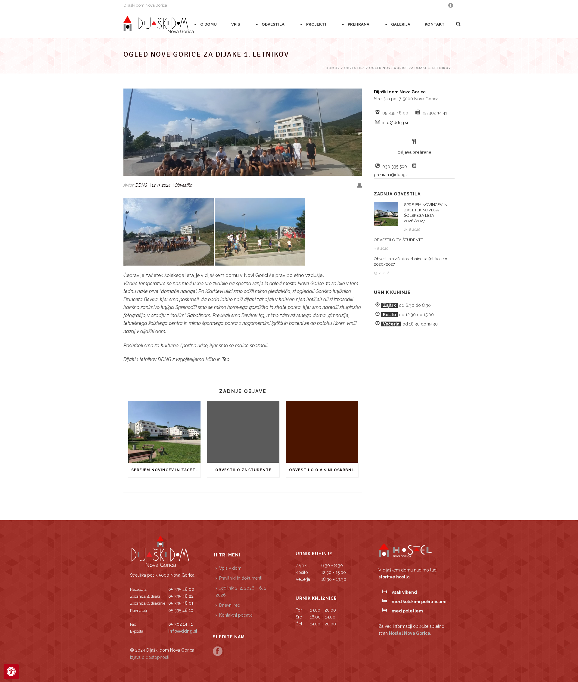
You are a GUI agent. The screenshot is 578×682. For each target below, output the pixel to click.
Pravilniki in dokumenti (240, 578)
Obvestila (273, 24)
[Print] (359, 185)
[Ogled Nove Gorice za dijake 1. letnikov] (242, 132)
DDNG (141, 185)
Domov (333, 68)
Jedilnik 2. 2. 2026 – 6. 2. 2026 (241, 591)
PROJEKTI (316, 24)
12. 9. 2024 (161, 185)
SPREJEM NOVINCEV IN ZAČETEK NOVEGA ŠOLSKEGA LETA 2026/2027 (165, 470)
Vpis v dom (230, 568)
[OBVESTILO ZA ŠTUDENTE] (243, 432)
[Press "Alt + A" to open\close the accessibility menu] (11, 671)
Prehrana (358, 24)
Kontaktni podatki (236, 615)
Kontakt (435, 24)
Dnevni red (229, 605)
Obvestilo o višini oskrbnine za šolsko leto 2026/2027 (323, 470)
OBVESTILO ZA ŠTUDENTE (243, 470)
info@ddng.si (395, 122)
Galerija (400, 24)
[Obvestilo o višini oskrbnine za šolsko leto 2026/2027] (322, 432)
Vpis (235, 24)
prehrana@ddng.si (391, 174)
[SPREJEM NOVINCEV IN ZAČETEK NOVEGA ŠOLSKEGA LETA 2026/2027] (164, 432)
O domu (208, 24)
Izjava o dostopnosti (149, 657)
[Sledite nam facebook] (217, 651)
